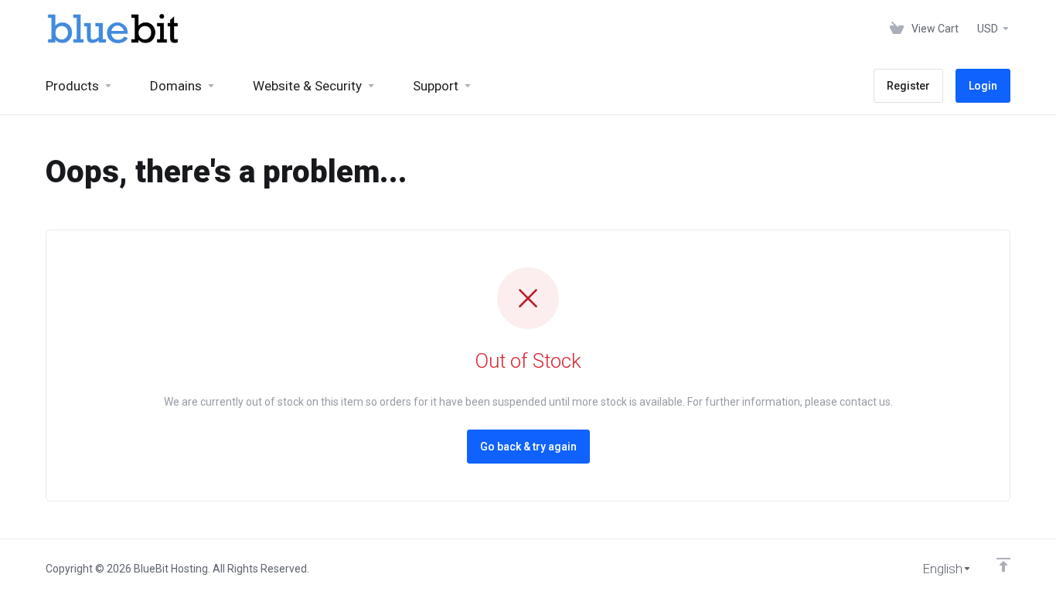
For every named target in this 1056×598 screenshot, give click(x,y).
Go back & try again (528, 446)
